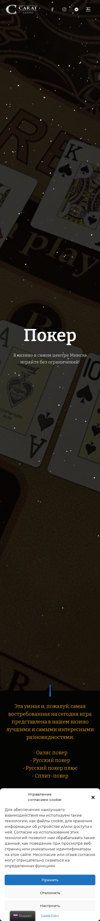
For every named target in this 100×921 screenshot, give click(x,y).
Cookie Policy (50, 915)
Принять (50, 880)
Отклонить (50, 893)
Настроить (50, 905)
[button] (93, 797)
